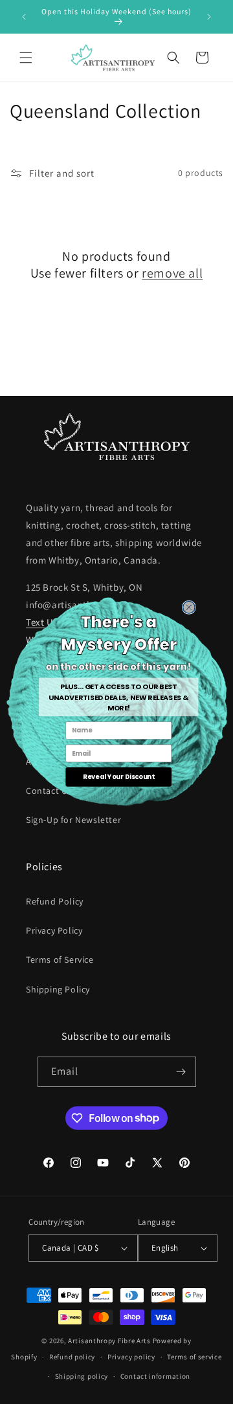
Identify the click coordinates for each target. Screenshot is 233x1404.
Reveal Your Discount (118, 776)
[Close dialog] (189, 607)
